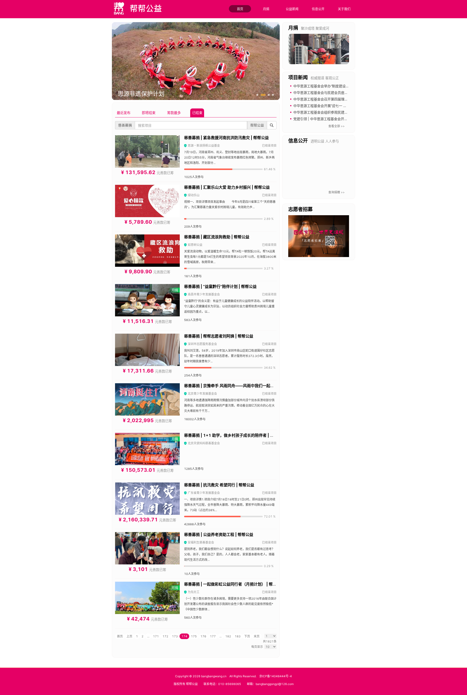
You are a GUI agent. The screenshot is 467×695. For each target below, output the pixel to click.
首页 (240, 9)
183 (238, 636)
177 (213, 636)
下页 (247, 636)
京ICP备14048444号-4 (275, 676)
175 (194, 636)
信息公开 (318, 9)
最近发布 (123, 113)
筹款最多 (174, 113)
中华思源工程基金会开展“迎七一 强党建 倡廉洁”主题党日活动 (339, 106)
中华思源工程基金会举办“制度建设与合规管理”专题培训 (335, 86)
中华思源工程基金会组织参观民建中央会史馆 (327, 112)
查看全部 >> (336, 126)
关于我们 (344, 9)
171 (156, 636)
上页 (129, 636)
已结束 (197, 113)
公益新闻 (292, 9)
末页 (257, 636)
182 (228, 636)
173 (175, 636)
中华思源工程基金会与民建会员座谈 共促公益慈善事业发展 (338, 92)
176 (203, 636)
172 (165, 636)
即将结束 (148, 113)
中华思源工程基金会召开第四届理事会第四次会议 (330, 99)
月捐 (266, 9)
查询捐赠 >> (336, 192)
